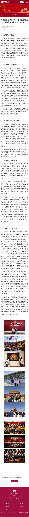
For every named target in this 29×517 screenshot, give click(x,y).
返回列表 (14, 481)
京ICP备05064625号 (14, 513)
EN (20, 1)
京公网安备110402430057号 (23, 512)
